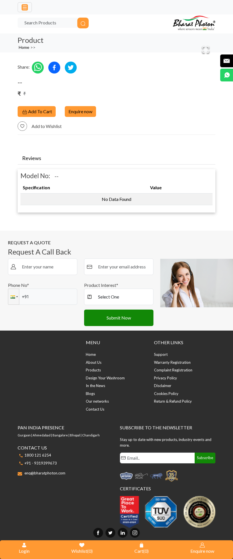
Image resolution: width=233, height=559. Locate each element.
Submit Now (119, 317)
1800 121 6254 (37, 455)
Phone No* (18, 285)
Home (24, 47)
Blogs (90, 393)
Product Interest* (101, 285)
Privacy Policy (165, 378)
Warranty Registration (172, 362)
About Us (93, 362)
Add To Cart (40, 111)
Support (161, 354)
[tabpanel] (116, 188)
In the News (95, 385)
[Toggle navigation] (25, 7)
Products (93, 370)
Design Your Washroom (105, 378)
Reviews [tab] (31, 158)
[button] (13, 296)
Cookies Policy (166, 393)
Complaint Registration (173, 370)
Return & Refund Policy (173, 401)
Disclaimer (162, 385)
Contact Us (95, 409)
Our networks (97, 401)
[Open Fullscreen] (205, 49)
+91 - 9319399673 (40, 463)
